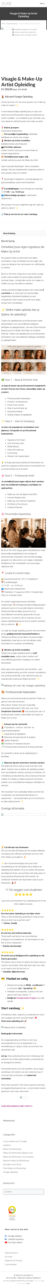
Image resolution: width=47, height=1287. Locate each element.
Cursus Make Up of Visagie (15, 1141)
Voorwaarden (11, 1264)
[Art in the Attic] (6, 3)
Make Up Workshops (12, 1149)
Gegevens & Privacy (13, 1260)
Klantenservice (11, 1253)
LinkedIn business (15, 1239)
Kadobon (7, 1145)
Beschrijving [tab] (9, 233)
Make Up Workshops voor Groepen (18, 1157)
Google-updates (14, 1236)
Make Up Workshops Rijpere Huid (18, 1153)
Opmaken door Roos (12, 1164)
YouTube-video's (15, 1242)
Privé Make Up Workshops (14, 1168)
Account (8, 1256)
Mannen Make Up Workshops (16, 1160)
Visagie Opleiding (11, 23)
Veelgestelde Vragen (26, 998)
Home (3, 23)
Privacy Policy (37, 1281)
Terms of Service (21, 1283)
